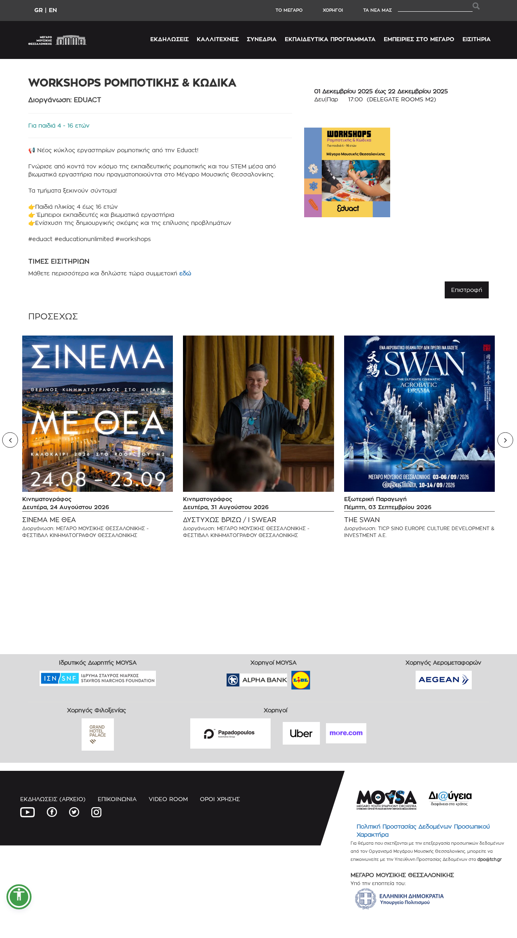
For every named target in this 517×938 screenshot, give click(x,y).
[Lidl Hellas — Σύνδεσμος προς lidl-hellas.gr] (289, 677)
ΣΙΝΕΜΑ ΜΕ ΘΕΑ (49, 519)
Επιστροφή (466, 290)
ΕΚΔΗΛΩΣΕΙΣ (169, 39)
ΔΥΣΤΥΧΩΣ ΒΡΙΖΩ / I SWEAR (229, 519)
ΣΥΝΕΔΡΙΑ (262, 39)
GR (38, 10)
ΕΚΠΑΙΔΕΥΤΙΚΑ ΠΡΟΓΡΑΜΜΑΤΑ (330, 39)
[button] (19, 897)
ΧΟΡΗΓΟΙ (333, 10)
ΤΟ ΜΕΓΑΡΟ (289, 10)
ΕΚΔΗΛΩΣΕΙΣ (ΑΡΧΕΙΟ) (53, 799)
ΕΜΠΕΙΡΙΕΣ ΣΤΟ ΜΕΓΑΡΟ (419, 39)
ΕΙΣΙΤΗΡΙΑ (476, 39)
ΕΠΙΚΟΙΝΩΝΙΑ (117, 799)
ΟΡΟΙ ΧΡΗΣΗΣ (220, 799)
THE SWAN (362, 519)
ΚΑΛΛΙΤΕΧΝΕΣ (218, 39)
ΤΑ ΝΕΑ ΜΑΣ (377, 10)
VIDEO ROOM (168, 799)
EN (53, 10)
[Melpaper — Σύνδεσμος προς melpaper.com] (324, 677)
